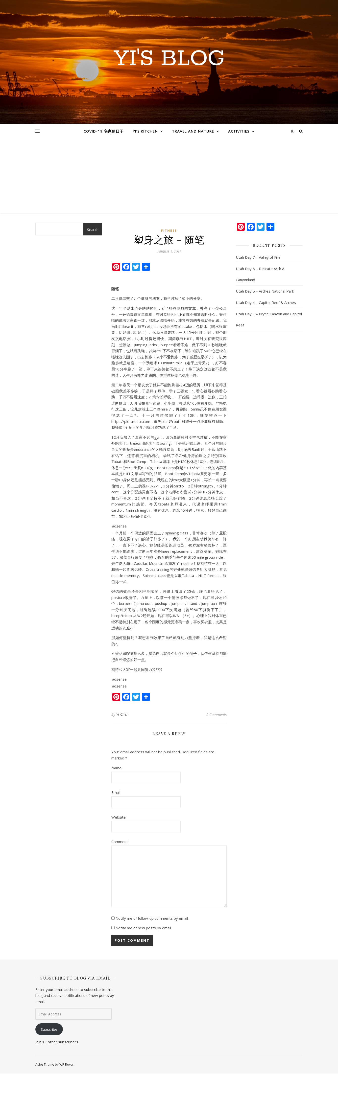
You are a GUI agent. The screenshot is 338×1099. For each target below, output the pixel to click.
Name (116, 767)
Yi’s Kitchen (145, 131)
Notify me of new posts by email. (144, 927)
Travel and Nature (193, 131)
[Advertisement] (169, 175)
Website (118, 817)
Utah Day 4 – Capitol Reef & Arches (266, 302)
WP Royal (66, 1064)
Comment (119, 841)
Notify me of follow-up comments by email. (152, 918)
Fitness (169, 231)
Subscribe (49, 1029)
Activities (238, 131)
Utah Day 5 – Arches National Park (265, 291)
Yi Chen (122, 714)
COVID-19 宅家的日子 (104, 131)
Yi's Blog (169, 58)
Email (115, 792)
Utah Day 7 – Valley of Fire (258, 257)
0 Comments (216, 714)
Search (92, 229)
